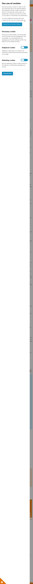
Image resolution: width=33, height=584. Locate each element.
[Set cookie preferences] (3, 581)
